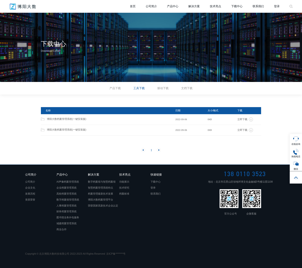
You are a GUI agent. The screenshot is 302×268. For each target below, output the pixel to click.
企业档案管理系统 (66, 187)
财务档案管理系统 (66, 211)
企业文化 (30, 187)
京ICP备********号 (116, 253)
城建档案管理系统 (66, 223)
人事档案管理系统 (66, 205)
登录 (277, 6)
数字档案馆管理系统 (67, 199)
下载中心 (237, 6)
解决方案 (194, 6)
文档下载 (187, 88)
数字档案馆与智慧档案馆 (102, 181)
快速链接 (156, 174)
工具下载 (139, 88)
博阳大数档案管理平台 (100, 199)
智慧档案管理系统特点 (100, 187)
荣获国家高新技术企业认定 (103, 205)
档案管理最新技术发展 (100, 193)
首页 (22, 6)
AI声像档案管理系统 (67, 181)
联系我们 (258, 6)
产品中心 (172, 6)
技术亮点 (215, 6)
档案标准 (124, 193)
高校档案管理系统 (66, 193)
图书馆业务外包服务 (67, 217)
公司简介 (151, 6)
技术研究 (124, 187)
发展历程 (30, 193)
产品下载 (115, 88)
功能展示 (124, 181)
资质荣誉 (30, 199)
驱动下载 (163, 88)
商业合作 (61, 229)
